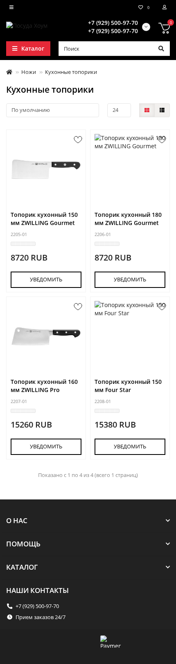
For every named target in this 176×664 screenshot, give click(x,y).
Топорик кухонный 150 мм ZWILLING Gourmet (44, 219)
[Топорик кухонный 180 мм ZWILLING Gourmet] (130, 169)
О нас (16, 520)
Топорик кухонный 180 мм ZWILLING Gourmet (128, 219)
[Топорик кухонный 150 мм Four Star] (130, 336)
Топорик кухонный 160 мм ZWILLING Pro (44, 386)
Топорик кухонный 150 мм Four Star (128, 386)
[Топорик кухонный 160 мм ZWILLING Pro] (46, 336)
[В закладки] (77, 139)
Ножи (28, 72)
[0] (164, 29)
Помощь (23, 543)
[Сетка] (147, 110)
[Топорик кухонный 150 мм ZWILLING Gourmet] (46, 169)
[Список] (162, 110)
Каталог (22, 567)
